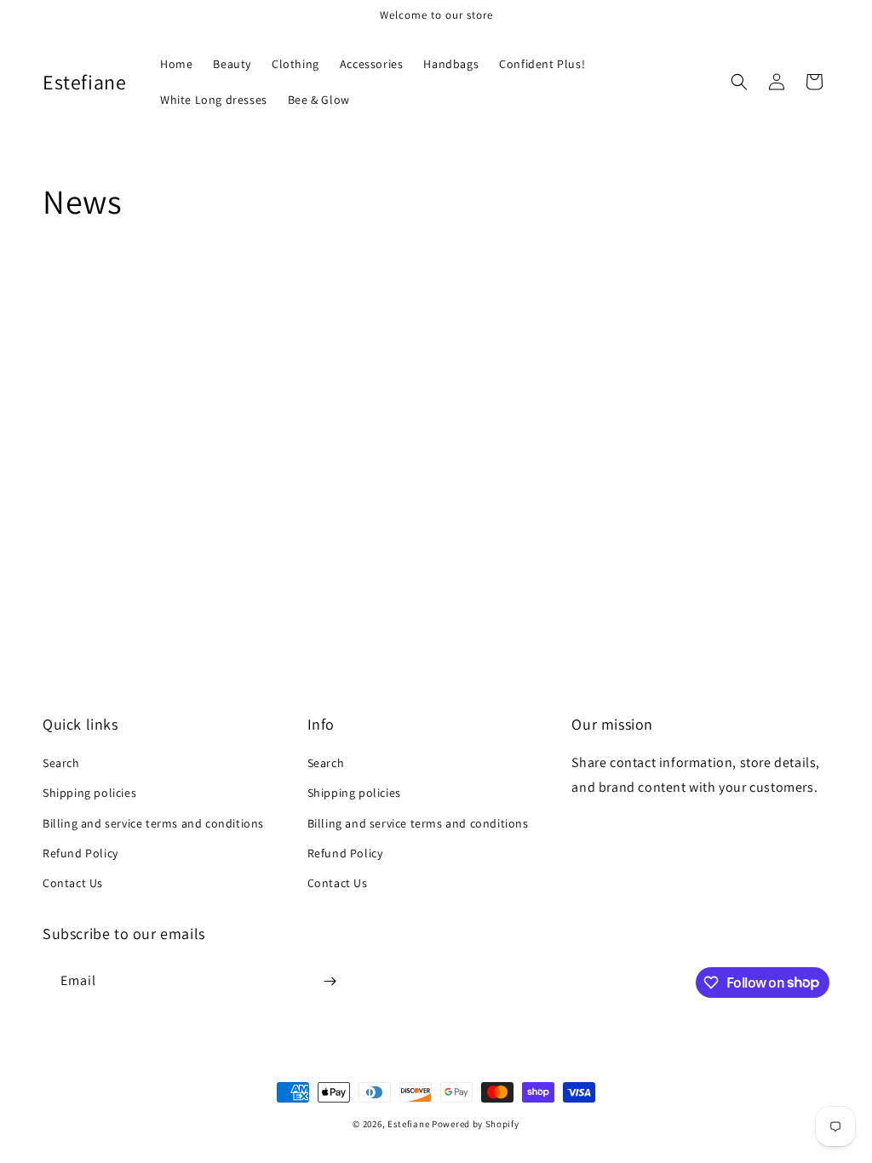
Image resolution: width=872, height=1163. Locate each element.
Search (61, 763)
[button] (739, 81)
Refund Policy (80, 853)
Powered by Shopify (475, 1124)
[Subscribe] (329, 981)
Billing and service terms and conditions (153, 823)
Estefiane (408, 1124)
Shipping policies (89, 792)
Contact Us (73, 883)
